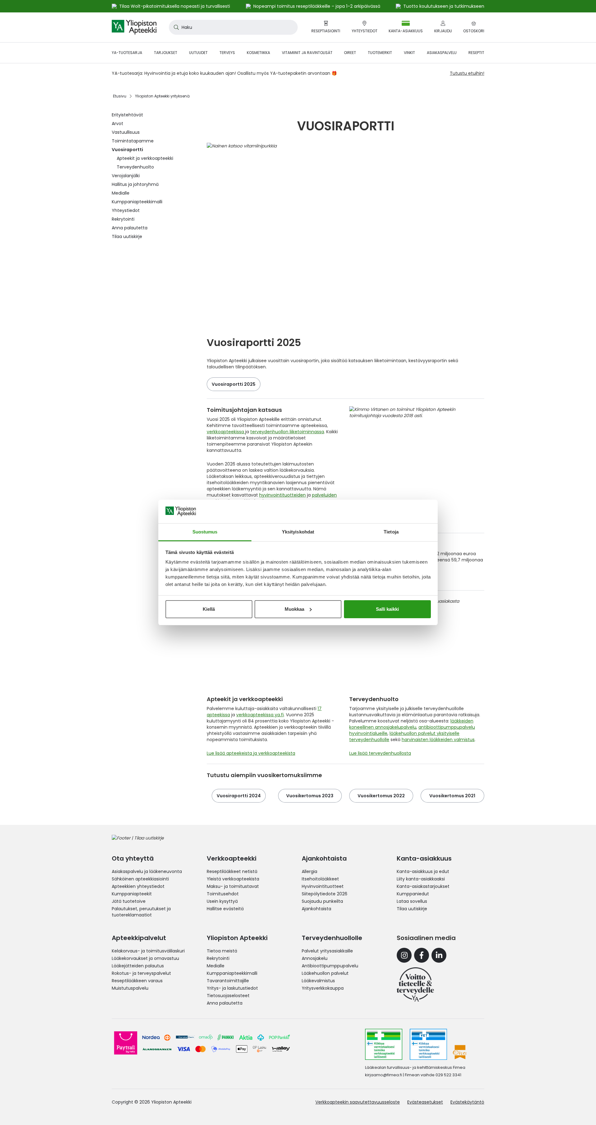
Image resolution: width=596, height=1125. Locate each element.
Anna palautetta (224, 1003)
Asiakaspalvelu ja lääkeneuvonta (147, 871)
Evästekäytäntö (467, 1102)
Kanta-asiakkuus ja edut (423, 871)
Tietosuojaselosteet (228, 995)
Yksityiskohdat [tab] (298, 531)
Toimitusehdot (223, 894)
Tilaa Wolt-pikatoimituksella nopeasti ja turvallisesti (174, 6)
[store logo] (134, 27)
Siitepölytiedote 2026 (324, 894)
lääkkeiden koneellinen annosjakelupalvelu (411, 724)
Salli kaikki (387, 609)
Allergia (309, 871)
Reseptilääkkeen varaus (137, 981)
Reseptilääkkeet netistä (232, 871)
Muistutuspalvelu (130, 988)
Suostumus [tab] (205, 531)
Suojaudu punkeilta (322, 901)
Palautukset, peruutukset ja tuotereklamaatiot (141, 912)
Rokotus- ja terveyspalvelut (141, 973)
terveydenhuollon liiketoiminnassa (287, 432)
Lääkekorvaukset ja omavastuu (145, 958)
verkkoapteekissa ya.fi (260, 715)
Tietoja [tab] (391, 531)
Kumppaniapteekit (132, 894)
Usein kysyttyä (222, 901)
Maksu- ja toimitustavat (233, 886)
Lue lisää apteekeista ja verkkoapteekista (251, 753)
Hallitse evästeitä (225, 909)
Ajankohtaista (316, 909)
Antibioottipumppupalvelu (330, 966)
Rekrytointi (218, 958)
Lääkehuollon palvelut (325, 973)
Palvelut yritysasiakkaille (327, 951)
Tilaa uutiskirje (412, 909)
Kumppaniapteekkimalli (232, 973)
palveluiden (324, 495)
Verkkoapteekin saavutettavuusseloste (357, 1102)
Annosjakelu (314, 958)
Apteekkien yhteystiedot (138, 886)
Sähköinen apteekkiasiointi (140, 879)
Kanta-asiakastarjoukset (423, 886)
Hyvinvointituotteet (323, 886)
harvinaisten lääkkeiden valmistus (438, 739)
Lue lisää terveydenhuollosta (380, 753)
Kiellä (209, 609)
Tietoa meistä (222, 951)
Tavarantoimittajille (228, 981)
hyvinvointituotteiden (282, 495)
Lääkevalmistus (318, 981)
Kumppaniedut (413, 894)
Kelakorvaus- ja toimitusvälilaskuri (148, 951)
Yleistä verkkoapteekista (233, 879)
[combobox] (233, 27)
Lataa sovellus (412, 901)
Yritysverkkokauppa (323, 988)
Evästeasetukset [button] (425, 1102)
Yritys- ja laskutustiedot (232, 988)
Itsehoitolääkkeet (320, 879)
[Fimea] (383, 1044)
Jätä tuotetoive (129, 901)
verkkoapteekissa (226, 432)
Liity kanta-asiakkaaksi (421, 879)
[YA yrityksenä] (415, 984)
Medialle (215, 966)
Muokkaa (294, 609)
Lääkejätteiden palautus (138, 966)
